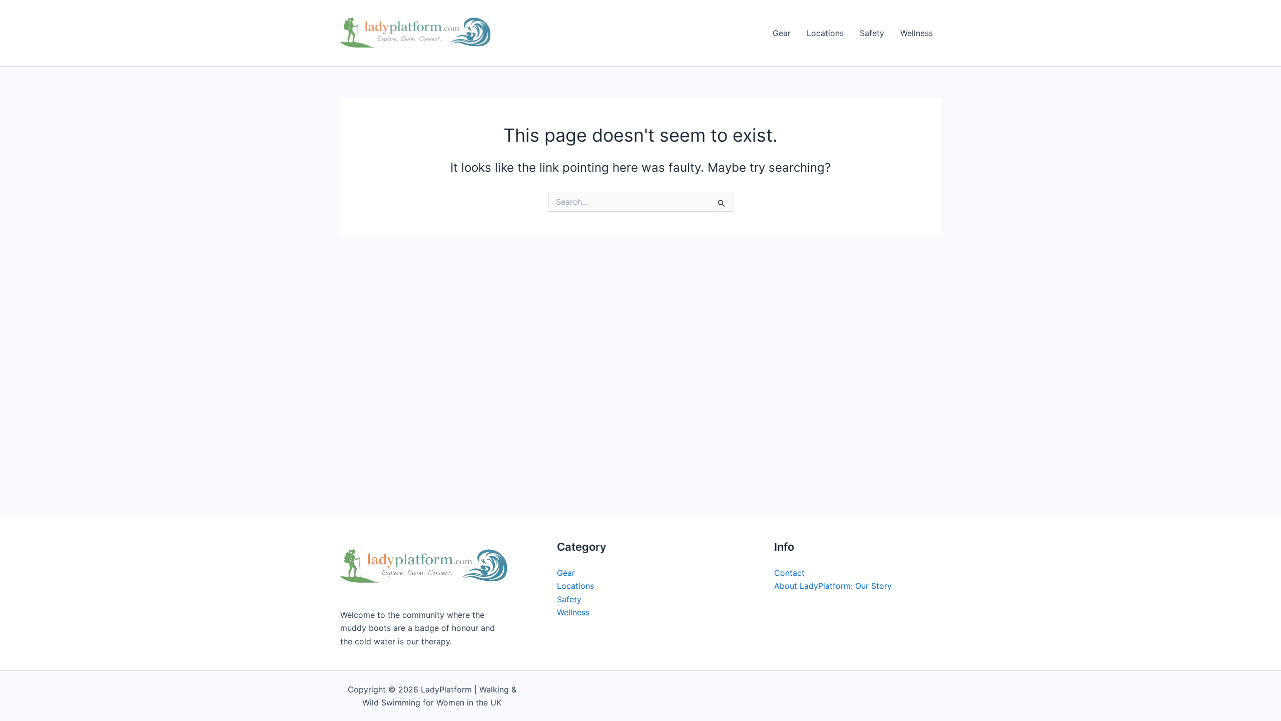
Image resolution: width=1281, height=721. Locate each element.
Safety (872, 33)
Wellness (916, 33)
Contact (789, 573)
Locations (825, 33)
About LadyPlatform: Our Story (833, 586)
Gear (782, 33)
